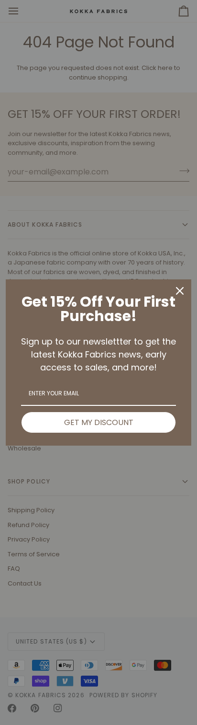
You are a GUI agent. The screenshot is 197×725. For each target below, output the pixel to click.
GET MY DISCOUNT (98, 422)
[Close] (179, 290)
